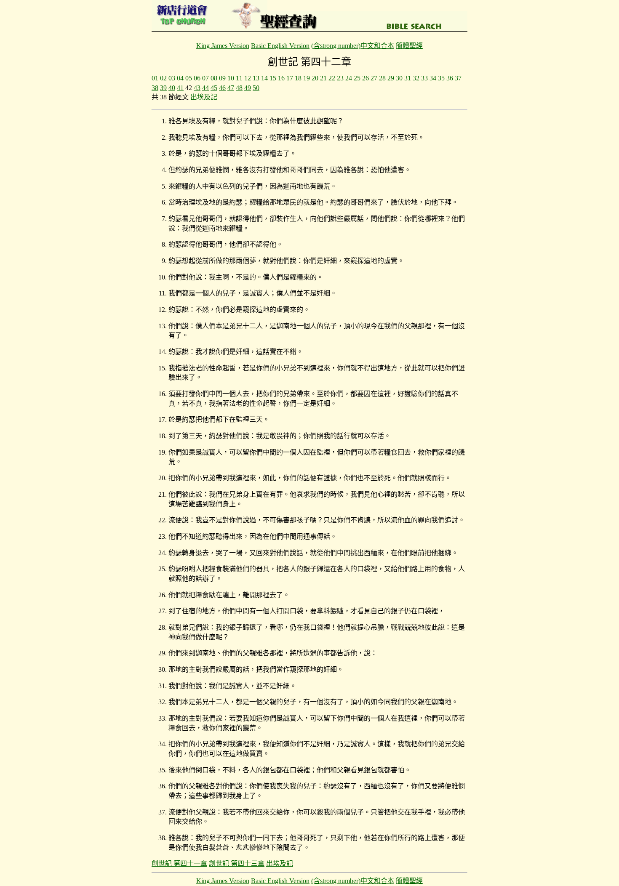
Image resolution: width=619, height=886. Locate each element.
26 (365, 78)
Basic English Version (280, 45)
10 (230, 78)
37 (458, 78)
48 (239, 87)
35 (441, 78)
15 (272, 78)
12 (247, 78)
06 (197, 78)
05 (188, 78)
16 (281, 78)
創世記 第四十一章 (179, 863)
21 (323, 78)
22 (331, 78)
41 (180, 87)
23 (340, 78)
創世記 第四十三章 (236, 863)
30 (399, 78)
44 (205, 87)
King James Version (222, 45)
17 (289, 78)
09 (222, 78)
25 (357, 78)
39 (163, 87)
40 (171, 87)
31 (407, 78)
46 (222, 87)
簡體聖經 (409, 45)
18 (298, 78)
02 (163, 78)
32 (416, 78)
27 (374, 78)
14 (264, 78)
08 (214, 78)
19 (306, 78)
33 (424, 78)
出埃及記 (203, 97)
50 (256, 87)
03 (171, 78)
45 (214, 87)
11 (239, 78)
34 (433, 78)
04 (180, 78)
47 (230, 87)
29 (390, 78)
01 (155, 78)
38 (155, 87)
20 (315, 78)
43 (197, 87)
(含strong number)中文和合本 (352, 45)
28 (382, 78)
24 (348, 78)
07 (205, 78)
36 (449, 78)
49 (247, 87)
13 (256, 78)
